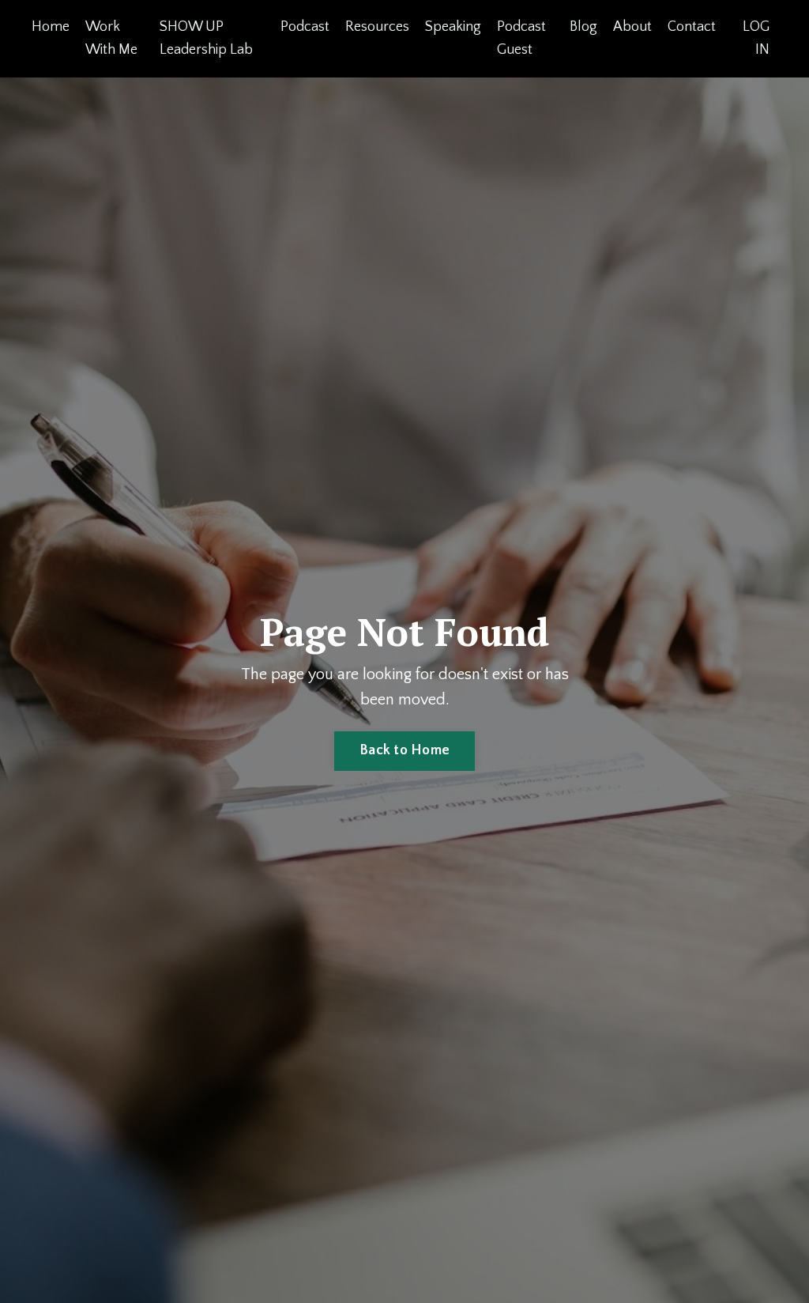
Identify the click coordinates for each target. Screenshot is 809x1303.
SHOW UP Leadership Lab (206, 38)
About (632, 27)
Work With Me (111, 38)
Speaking (453, 27)
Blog (583, 27)
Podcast (304, 27)
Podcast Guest (521, 38)
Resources (377, 27)
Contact (692, 27)
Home (51, 27)
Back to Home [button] (404, 750)
